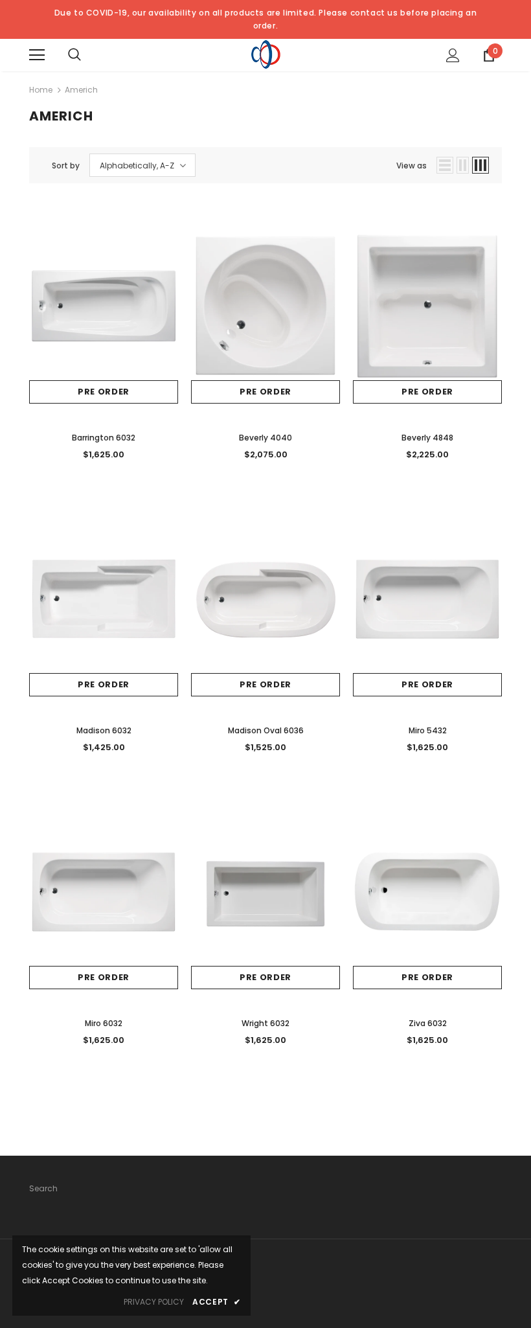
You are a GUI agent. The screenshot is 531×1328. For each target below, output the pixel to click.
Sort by (66, 165)
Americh (81, 89)
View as (411, 165)
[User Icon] (453, 55)
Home (40, 89)
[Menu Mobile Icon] (37, 55)
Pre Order (104, 391)
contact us (374, 12)
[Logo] (265, 54)
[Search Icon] (74, 55)
